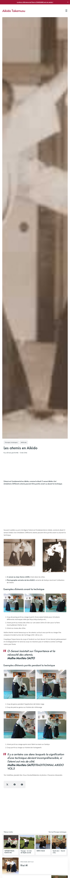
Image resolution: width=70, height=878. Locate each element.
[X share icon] (7, 784)
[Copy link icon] (22, 784)
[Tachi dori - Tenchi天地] (59, 845)
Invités (16, 453)
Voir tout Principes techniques (57, 832)
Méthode (24, 442)
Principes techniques (11, 442)
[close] (67, 2)
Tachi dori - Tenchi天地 (59, 852)
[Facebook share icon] (14, 784)
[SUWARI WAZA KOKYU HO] (11, 845)
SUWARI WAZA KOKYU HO (9, 852)
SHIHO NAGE (41, 851)
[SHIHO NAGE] (43, 845)
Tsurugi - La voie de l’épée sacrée (26, 852)
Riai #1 (24, 865)
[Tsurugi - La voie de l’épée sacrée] (27, 845)
